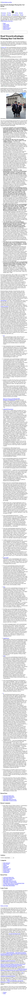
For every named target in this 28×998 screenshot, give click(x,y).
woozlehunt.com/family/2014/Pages (8, 976)
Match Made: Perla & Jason (9, 797)
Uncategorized (6, 872)
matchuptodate (4, 300)
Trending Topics (6, 871)
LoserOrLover (6, 638)
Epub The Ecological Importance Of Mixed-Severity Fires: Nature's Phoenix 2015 (14, 969)
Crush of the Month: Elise (8, 795)
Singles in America (7, 28)
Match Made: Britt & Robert (9, 885)
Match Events (6, 26)
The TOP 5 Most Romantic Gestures (10, 884)
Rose (4, 586)
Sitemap (4, 992)
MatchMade (5, 867)
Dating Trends (6, 24)
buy (22, 972)
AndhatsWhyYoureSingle (8, 409)
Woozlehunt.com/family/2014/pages (8, 960)
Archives (2, 857)
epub (8, 979)
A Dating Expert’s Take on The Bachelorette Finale (13, 883)
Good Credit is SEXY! (8, 798)
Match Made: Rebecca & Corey (9, 799)
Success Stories (6, 25)
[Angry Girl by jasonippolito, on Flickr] (3, 47)
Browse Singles (6, 29)
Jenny (4, 655)
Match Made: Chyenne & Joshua (10, 800)
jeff (3, 335)
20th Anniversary (6, 862)
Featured (5, 865)
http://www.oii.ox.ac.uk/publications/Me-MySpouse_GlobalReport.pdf (11, 399)
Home (4, 23)
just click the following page (14, 933)
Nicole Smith (5, 557)
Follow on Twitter (4, 905)
